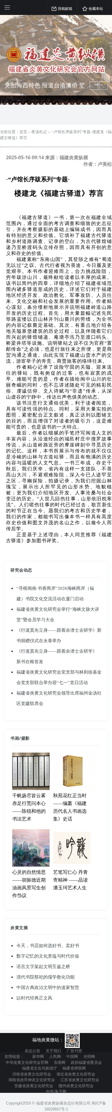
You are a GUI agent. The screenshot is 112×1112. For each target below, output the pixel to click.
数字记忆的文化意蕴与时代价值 (47, 956)
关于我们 (53, 1050)
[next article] (94, 85)
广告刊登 (74, 1050)
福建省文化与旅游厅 (39, 1068)
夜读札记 (39, 131)
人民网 (55, 1056)
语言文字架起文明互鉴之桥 (43, 966)
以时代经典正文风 (34, 998)
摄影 (25, 738)
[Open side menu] (7, 7)
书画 (14, 738)
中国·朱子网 (56, 1091)
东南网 (59, 1062)
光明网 (89, 1056)
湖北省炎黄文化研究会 (75, 1074)
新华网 (38, 1056)
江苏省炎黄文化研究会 (79, 1079)
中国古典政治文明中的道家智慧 (47, 987)
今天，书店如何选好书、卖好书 (47, 945)
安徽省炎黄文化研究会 (33, 1085)
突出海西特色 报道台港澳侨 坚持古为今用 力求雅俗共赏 (44, 89)
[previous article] (103, 85)
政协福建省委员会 (86, 1062)
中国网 (72, 1056)
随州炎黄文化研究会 (76, 1085)
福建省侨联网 (74, 1068)
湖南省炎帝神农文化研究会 (31, 1079)
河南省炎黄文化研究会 (31, 1074)
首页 (23, 131)
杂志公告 (32, 1050)
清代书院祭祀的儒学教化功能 (45, 977)
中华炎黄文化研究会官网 (27, 1062)
